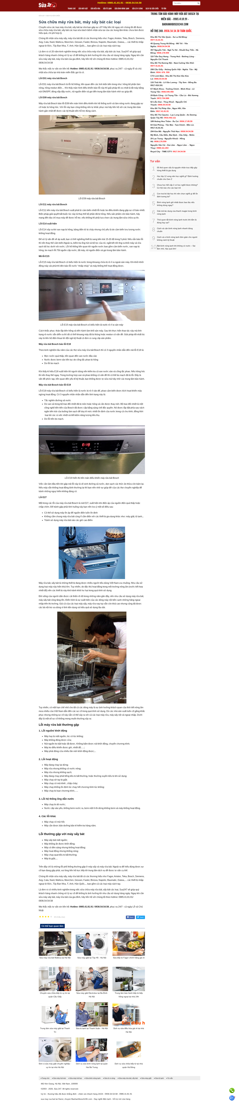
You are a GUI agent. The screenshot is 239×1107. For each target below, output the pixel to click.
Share (131, 917)
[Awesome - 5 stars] (51, 916)
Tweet (142, 917)
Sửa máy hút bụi (76, 1078)
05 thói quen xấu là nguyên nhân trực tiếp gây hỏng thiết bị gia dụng (177, 169)
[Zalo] (232, 1098)
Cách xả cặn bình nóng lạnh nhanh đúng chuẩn (175, 229)
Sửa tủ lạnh (107, 9)
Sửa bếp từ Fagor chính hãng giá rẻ (129, 958)
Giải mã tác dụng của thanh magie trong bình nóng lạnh (177, 212)
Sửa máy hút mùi (59, 1078)
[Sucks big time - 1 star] (40, 916)
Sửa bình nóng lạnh (122, 9)
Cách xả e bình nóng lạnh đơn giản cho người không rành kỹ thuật (177, 238)
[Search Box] (199, 3)
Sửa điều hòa (95, 9)
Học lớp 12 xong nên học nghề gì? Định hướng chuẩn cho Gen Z (177, 177)
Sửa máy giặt (83, 9)
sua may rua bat (48, 1099)
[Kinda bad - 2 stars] (42, 916)
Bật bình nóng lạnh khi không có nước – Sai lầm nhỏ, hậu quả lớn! (176, 247)
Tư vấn (163, 9)
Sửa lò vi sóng (137, 9)
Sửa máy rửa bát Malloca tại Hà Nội (55, 958)
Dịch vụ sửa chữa (152, 9)
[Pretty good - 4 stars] (48, 916)
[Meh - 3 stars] (45, 916)
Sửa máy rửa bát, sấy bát (128, 1078)
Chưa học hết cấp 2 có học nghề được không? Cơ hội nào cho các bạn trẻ (177, 186)
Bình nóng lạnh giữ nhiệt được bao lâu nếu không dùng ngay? (175, 203)
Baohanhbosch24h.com (175, 24)
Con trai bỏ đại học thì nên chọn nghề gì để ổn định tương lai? (177, 195)
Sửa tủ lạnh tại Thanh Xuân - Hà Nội (92, 1028)
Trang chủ (72, 9)
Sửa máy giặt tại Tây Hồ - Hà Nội (91, 958)
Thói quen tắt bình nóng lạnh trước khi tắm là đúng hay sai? (177, 221)
